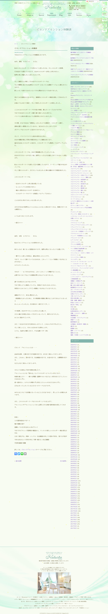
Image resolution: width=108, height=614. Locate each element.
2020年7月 (74, 439)
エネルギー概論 (75, 127)
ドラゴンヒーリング (76, 222)
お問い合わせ (104, 25)
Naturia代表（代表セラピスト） (104, 14)
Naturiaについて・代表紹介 (30, 597)
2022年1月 (74, 403)
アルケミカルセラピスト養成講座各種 (81, 117)
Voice (52, 15)
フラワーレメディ (76, 242)
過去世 (72, 326)
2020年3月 (74, 448)
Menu (89, 15)
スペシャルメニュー (76, 197)
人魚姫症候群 (74, 279)
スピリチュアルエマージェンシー (80, 173)
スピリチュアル (75, 168)
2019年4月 (74, 472)
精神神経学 (74, 322)
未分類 (72, 309)
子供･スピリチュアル (77, 296)
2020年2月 (74, 450)
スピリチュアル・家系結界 (78, 179)
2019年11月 (74, 457)
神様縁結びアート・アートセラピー (41, 599)
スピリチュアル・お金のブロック (80, 175)
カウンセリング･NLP (77, 136)
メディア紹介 (18, 599)
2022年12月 (74, 390)
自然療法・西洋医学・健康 (78, 324)
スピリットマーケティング (78, 194)
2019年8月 (74, 463)
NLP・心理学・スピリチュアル (80, 104)
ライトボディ (74, 259)
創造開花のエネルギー (77, 287)
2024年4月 (74, 373)
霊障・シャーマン (76, 330)
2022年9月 (74, 392)
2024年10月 (74, 370)
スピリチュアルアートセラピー (79, 171)
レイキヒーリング (76, 274)
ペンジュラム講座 (76, 250)
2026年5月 (74, 344)
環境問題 (73, 315)
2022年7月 (74, 396)
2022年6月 (74, 398)
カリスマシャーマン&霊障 (78, 140)
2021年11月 (74, 407)
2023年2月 (74, 385)
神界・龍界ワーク (47, 605)
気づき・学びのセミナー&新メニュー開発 (32, 601)
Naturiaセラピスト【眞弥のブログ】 (81, 91)
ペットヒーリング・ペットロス (79, 246)
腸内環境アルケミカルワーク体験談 (81, 52)
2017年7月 (74, 517)
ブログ (76, 597)
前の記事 (18, 461)
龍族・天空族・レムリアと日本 (79, 335)
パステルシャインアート (78, 233)
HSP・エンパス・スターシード (80, 86)
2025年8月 (74, 357)
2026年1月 (74, 349)
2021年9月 (74, 411)
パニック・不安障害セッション (79, 235)
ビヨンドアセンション (29, 449)
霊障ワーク (37, 605)
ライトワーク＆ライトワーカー (79, 266)
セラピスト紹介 (104, 19)
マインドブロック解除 (77, 257)
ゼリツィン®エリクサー (78, 205)
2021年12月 (74, 405)
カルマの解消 (74, 143)
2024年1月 (74, 375)
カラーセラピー (75, 138)
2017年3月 (74, 526)
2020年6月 (74, 442)
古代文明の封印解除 (76, 292)
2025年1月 (74, 364)
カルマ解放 (74, 145)
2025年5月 (74, 362)
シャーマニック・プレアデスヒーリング (82, 153)
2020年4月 (74, 446)
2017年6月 (74, 519)
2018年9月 (74, 487)
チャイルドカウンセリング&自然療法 (81, 207)
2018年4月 (74, 498)
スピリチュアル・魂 (76, 192)
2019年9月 (74, 461)
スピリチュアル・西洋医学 (78, 184)
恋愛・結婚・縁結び (76, 300)
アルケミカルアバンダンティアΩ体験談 (82, 74)
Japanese (91, 1)
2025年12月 (74, 351)
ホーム (16, 43)
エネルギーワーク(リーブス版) (54, 601)
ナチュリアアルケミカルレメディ (80, 225)
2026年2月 (74, 347)
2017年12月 (74, 506)
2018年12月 (74, 480)
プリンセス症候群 (76, 244)
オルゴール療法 (75, 134)
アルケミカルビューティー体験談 (80, 63)
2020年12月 (74, 431)
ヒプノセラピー (75, 240)
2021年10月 (74, 409)
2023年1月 (74, 388)
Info (69, 15)
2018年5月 (74, 496)
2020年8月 (74, 437)
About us (30, 15)
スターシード (74, 160)
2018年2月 (74, 502)
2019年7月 (74, 465)
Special (41, 15)
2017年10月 (74, 511)
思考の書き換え (75, 298)
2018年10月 (74, 485)
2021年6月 (74, 418)
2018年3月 (74, 500)
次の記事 (63, 461)
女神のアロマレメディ (77, 294)
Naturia (53, 18)
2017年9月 (74, 513)
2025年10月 (74, 355)
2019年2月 (74, 476)
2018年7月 (74, 491)
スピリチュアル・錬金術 (78, 188)
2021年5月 (74, 420)
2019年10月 (74, 459)
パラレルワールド (76, 238)
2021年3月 (74, 424)
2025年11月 (74, 353)
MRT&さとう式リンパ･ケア (79, 89)
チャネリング (74, 212)
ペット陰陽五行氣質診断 (78, 248)
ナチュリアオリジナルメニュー (79, 229)
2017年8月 (74, 515)
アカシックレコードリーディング (80, 112)
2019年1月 (74, 478)
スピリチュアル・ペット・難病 (79, 177)
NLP (60, 607)
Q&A (56, 597)
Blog (61, 15)
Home (19, 15)
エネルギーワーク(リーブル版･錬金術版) (75, 601)
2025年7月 (74, 360)
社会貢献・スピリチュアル (78, 317)
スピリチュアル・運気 (77, 186)
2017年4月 (74, 524)
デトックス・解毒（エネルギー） (80, 214)
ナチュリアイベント (76, 227)
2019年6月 (74, 467)
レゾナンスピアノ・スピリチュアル (81, 276)
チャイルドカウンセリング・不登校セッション (76, 607)
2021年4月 (74, 422)
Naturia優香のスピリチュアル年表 (81, 99)
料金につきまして (76, 302)
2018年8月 (74, 489)
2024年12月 (74, 366)
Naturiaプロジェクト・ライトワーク (81, 95)
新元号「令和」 (75, 304)
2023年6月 (74, 379)
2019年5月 (74, 470)
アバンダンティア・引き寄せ (79, 115)
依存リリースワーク (76, 283)
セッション (26, 599)
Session (79, 15)
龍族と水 (73, 333)
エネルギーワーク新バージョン (64, 603)
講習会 (51, 597)
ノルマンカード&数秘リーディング (81, 231)
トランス (73, 220)
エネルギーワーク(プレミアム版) (44, 603)
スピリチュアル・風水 (77, 190)
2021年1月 (74, 429)
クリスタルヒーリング (77, 147)
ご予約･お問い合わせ (85, 597)
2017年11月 (74, 508)
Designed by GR (65, 613)
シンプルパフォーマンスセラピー (80, 158)
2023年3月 (74, 383)
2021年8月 (74, 414)
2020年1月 (74, 452)
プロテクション (28, 605)
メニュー (104, 4)
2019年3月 (74, 474)
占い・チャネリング (76, 289)
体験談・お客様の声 (76, 281)
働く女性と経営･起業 (77, 285)
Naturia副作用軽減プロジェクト (80, 102)
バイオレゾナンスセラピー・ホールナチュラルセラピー (68, 605)
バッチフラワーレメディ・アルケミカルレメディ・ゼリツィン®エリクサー (73, 599)
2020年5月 (74, 444)
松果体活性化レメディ (77, 311)
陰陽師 (72, 328)
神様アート (74, 320)
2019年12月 (74, 455)
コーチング (74, 149)
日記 (72, 307)
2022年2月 (74, 401)
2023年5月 (74, 381)
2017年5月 (74, 521)
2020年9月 (74, 435)
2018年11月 (74, 483)
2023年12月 (74, 377)
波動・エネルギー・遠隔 (78, 313)
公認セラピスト (43, 597)
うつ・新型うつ (75, 110)
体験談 (71, 597)
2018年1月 (74, 504)
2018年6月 (74, 493)
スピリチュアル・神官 (77, 181)
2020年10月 (74, 433)
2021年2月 (74, 426)
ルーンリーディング (76, 272)
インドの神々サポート (77, 121)
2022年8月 (74, 394)
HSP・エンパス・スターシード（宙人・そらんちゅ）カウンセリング (38, 607)
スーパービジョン (76, 199)
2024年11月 (74, 368)
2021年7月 (74, 416)
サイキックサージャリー (78, 151)
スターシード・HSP (76, 162)
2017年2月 (74, 528)
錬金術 (66, 597)
